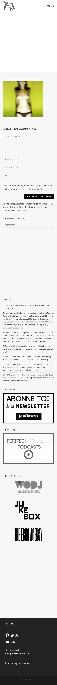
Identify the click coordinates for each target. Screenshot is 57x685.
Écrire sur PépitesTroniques (17, 663)
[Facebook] (7, 635)
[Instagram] (12, 635)
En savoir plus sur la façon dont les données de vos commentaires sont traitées (28, 207)
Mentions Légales (13, 650)
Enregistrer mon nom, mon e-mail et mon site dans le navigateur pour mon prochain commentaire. (27, 187)
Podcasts (9, 623)
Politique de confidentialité (17, 653)
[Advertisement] (28, 42)
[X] (16, 635)
